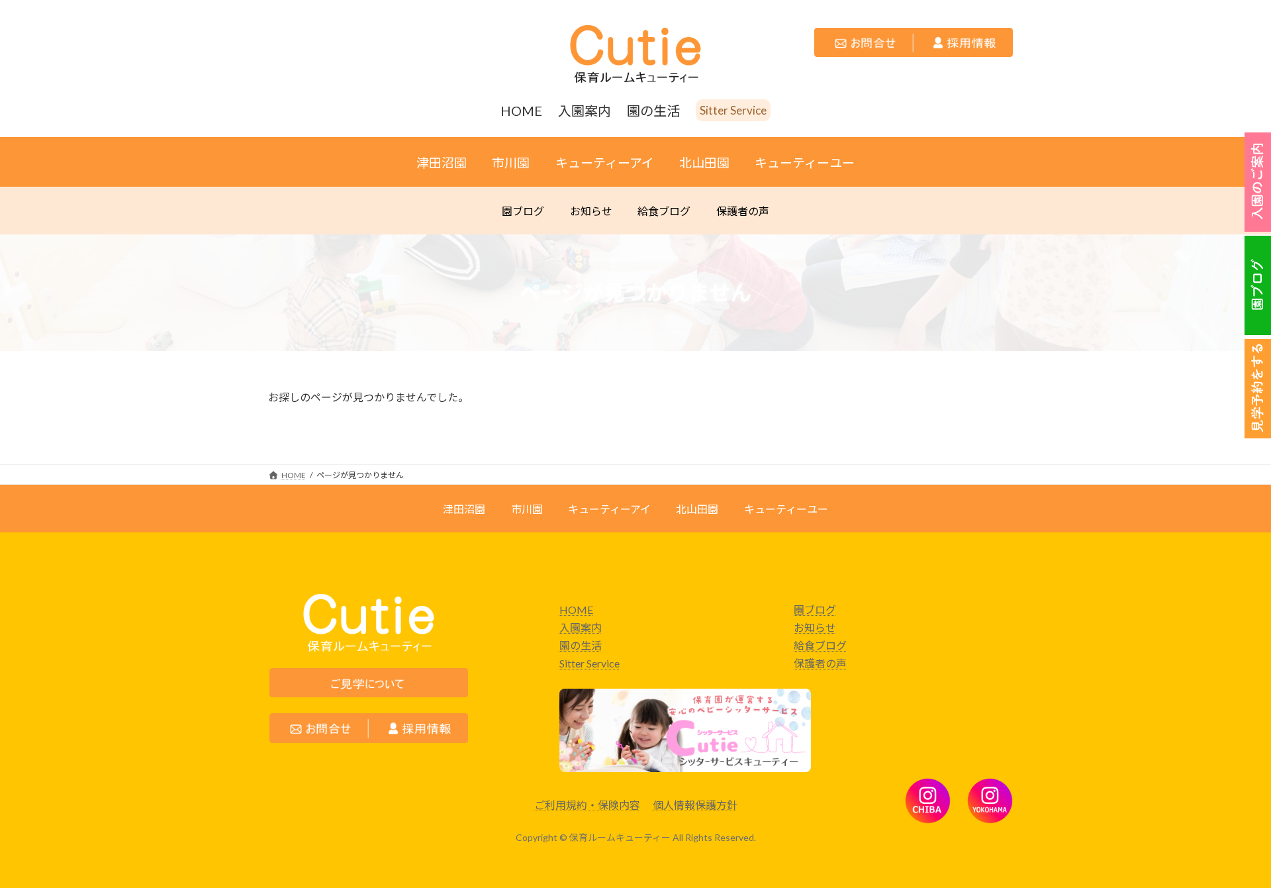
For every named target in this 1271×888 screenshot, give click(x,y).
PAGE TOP (1207, 834)
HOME (576, 609)
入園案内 (580, 627)
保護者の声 (820, 663)
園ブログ (815, 609)
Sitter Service (589, 663)
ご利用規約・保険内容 (587, 805)
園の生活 (580, 645)
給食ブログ (820, 645)
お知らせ (815, 627)
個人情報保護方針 (695, 805)
